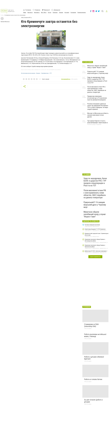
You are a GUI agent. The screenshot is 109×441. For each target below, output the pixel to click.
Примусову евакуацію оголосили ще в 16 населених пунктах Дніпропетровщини (97, 98)
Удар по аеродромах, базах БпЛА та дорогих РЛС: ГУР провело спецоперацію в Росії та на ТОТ (97, 80)
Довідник (57, 10)
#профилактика (45, 73)
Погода (49, 12)
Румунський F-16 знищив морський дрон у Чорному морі (97, 72)
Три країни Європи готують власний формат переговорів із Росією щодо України (97, 122)
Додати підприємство (95, 256)
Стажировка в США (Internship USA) (91, 325)
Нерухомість (37, 12)
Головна (28, 10)
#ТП (51, 73)
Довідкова (55, 12)
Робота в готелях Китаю (93, 379)
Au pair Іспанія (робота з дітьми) (93, 401)
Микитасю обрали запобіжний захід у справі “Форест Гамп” (97, 66)
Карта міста (30, 12)
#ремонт (38, 73)
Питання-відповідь (81, 12)
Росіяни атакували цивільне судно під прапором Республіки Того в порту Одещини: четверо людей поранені (97, 106)
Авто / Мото (43, 12)
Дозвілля (61, 12)
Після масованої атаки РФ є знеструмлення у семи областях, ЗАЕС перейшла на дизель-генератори (96, 89)
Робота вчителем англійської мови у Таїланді (95, 335)
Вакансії (47, 10)
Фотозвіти (67, 12)
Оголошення (73, 12)
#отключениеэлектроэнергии (28, 73)
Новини (37, 10)
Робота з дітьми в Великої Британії (94, 358)
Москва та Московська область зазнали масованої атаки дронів (97, 115)
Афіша (24, 12)
